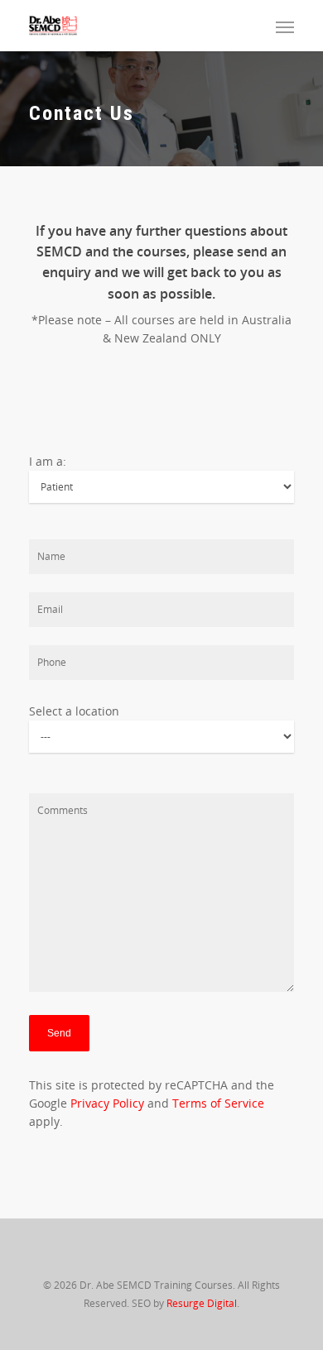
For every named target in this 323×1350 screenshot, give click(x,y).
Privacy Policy (107, 1103)
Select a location (74, 711)
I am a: (47, 461)
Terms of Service (218, 1103)
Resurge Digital (201, 1303)
